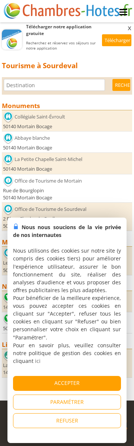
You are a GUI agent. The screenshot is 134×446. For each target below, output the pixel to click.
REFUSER (67, 420)
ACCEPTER (67, 382)
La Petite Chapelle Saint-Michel (48, 159)
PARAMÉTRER (67, 401)
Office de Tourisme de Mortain (48, 180)
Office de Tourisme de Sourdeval (50, 209)
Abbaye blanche (32, 138)
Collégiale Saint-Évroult (40, 116)
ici (38, 360)
